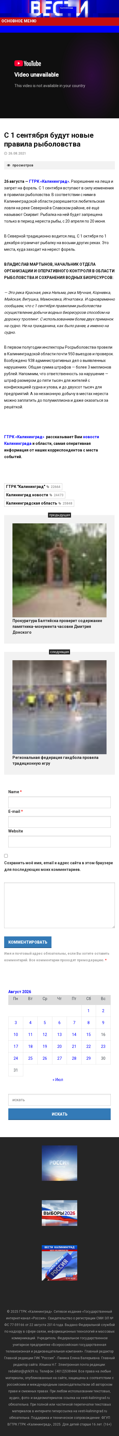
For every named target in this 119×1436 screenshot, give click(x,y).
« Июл (58, 1079)
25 (30, 1058)
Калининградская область (39, 503)
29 (88, 1058)
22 (88, 1046)
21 (74, 1046)
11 (30, 1034)
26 (45, 1058)
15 (88, 1034)
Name (15, 792)
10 (16, 1034)
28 (74, 1058)
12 (45, 1034)
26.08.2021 (17, 153)
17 (16, 1046)
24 (16, 1058)
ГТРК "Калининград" (33, 486)
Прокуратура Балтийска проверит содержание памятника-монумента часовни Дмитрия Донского (57, 626)
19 (45, 1046)
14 (74, 1034)
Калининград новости (34, 495)
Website (15, 831)
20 (59, 1046)
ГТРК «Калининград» (49, 181)
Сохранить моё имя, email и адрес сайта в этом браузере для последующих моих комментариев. (58, 866)
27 (59, 1058)
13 (59, 1034)
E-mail (15, 811)
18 (30, 1046)
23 (103, 1046)
